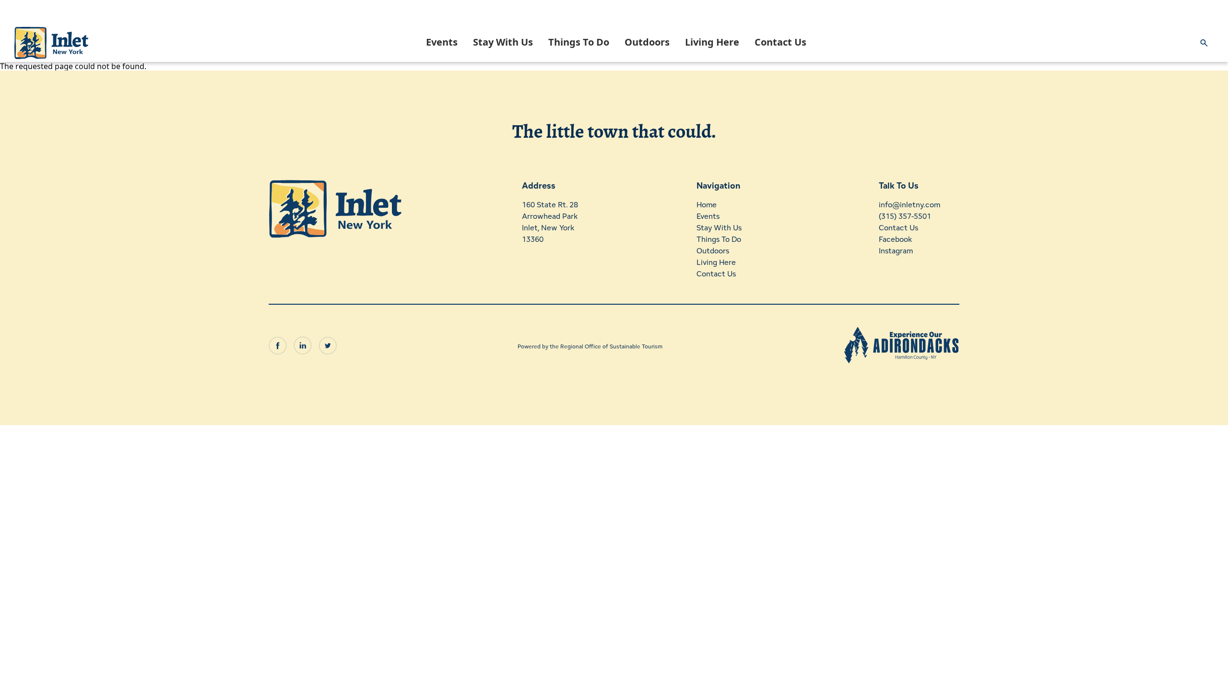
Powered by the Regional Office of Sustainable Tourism (590, 346)
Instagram (896, 251)
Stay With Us (503, 42)
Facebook (895, 239)
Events (442, 42)
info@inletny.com (909, 205)
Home (707, 205)
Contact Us (780, 42)
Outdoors (647, 42)
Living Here (712, 42)
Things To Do (578, 42)
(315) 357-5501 (905, 216)
